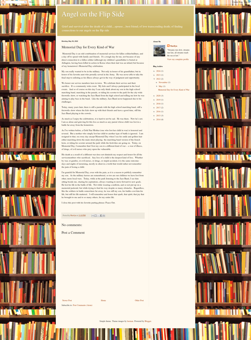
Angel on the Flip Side (93, 13)
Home (103, 300)
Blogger (148, 321)
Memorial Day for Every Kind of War (173, 89)
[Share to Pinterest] (103, 215)
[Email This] (92, 215)
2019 (158, 99)
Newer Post (67, 300)
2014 (158, 119)
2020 (158, 95)
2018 (158, 103)
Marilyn (173, 46)
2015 (158, 115)
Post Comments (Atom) (82, 305)
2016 (158, 111)
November (163, 82)
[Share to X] (98, 215)
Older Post (139, 300)
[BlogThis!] (95, 215)
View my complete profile (178, 59)
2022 (158, 78)
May (161, 86)
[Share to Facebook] (101, 215)
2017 (158, 107)
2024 (158, 71)
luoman (130, 321)
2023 (158, 75)
